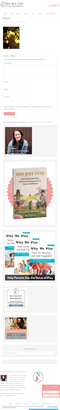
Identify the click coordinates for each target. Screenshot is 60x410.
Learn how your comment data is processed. (39, 122)
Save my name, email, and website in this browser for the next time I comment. (28, 108)
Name (6, 82)
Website (7, 97)
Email (6, 89)
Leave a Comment (24, 22)
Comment (8, 63)
